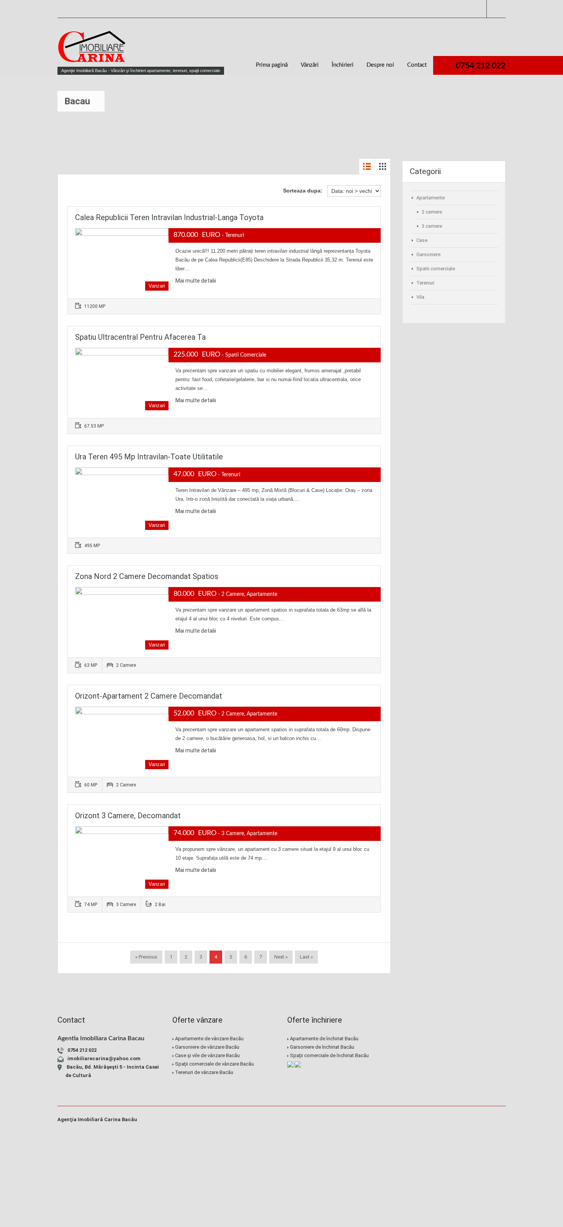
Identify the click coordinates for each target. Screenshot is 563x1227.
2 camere (432, 212)
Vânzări (310, 65)
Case (421, 240)
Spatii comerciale (435, 268)
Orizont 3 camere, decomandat (128, 815)
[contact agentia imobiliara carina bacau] (459, 1071)
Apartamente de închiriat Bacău (324, 1038)
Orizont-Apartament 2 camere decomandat (148, 696)
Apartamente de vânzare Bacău (209, 1038)
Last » (306, 957)
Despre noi (380, 65)
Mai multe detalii (195, 281)
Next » (281, 957)
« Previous (146, 957)
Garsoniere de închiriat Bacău (322, 1047)
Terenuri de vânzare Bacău (204, 1072)
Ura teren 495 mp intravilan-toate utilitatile (149, 456)
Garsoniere (428, 254)
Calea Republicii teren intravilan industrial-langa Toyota (169, 217)
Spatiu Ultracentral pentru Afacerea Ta (140, 337)
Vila (420, 297)
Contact (417, 65)
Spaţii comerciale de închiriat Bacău (329, 1055)
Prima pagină (272, 65)
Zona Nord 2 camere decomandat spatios (146, 576)
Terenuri (425, 283)
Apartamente (430, 198)
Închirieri (343, 65)
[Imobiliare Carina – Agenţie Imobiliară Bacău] (91, 50)
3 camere (432, 226)
